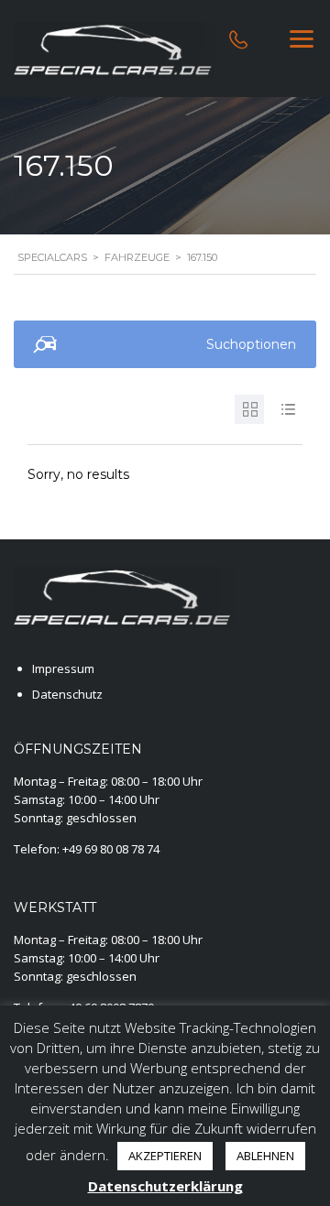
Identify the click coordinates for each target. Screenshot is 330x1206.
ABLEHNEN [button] (265, 1155)
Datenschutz (67, 694)
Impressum (63, 668)
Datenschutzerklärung (165, 1186)
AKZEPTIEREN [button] (165, 1155)
